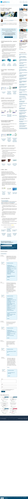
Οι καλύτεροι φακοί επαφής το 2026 (23, 54)
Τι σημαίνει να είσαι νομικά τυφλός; (22, 106)
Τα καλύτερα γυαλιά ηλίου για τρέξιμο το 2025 (23, 63)
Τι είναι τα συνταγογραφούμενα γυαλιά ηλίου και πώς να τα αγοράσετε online (23, 75)
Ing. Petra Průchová (12, 20)
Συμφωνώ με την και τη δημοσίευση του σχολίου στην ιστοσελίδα (7, 390)
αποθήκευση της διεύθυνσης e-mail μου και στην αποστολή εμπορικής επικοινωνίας (9, 248)
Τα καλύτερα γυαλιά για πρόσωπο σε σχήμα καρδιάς (22, 97)
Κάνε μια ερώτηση (3, 253)
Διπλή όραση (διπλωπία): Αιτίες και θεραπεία (23, 103)
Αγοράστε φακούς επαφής (8, 37)
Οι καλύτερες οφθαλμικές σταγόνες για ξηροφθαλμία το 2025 (23, 57)
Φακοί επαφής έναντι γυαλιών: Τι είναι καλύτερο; (23, 121)
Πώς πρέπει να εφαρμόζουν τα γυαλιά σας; (23, 92)
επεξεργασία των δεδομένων (9, 389)
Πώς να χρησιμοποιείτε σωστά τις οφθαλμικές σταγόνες (23, 110)
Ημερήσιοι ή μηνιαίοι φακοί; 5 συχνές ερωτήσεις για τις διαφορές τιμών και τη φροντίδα (23, 44)
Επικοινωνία (4, 418)
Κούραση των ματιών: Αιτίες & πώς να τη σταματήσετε (23, 90)
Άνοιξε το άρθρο (21, 17)
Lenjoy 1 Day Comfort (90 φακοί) (13, 411)
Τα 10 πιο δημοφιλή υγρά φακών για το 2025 (23, 67)
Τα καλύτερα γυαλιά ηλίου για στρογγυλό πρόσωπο (23, 123)
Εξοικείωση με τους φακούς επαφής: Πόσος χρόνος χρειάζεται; (22, 113)
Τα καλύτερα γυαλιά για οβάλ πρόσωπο (22, 99)
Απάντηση (8, 279)
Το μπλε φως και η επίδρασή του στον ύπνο (23, 73)
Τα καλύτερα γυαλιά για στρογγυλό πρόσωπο (22, 101)
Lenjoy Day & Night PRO (5, 201)
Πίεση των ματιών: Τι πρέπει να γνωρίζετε (23, 12)
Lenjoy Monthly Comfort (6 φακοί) (13, 399)
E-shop (2, 418)
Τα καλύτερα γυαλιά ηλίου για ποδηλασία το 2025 (23, 65)
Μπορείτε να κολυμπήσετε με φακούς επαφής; (23, 33)
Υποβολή (3, 391)
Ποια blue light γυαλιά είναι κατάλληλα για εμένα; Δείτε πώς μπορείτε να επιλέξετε (23, 116)
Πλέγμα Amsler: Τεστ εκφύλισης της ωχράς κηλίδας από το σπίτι (23, 128)
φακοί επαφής (4, 23)
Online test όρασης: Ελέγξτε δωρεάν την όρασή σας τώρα (23, 22)
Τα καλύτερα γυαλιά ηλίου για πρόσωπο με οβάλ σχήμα (23, 126)
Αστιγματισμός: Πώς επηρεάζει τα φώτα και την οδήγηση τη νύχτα (23, 87)
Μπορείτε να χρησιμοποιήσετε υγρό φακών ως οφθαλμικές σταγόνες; (23, 82)
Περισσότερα (24, 497)
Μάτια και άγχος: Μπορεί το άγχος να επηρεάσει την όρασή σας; (23, 70)
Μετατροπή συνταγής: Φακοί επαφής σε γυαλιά (22, 119)
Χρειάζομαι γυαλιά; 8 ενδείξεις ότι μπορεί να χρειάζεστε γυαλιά (23, 94)
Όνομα (2, 384)
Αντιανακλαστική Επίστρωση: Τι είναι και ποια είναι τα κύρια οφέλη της (23, 79)
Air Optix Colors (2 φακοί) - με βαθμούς (4, 405)
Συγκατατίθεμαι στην (9, 248)
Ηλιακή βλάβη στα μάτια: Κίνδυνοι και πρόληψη (22, 108)
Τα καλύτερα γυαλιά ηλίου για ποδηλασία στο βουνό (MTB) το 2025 (23, 60)
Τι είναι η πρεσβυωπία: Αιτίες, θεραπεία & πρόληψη (23, 84)
